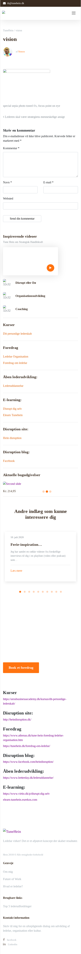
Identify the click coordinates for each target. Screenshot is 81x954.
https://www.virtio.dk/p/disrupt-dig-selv (26, 793)
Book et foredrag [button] (21, 667)
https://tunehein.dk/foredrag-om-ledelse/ (26, 746)
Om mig (8, 871)
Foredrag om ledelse (15, 362)
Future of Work (12, 879)
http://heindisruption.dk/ (17, 719)
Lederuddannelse (13, 385)
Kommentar (11, 148)
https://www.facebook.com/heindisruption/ (28, 761)
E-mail (48, 182)
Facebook (9, 460)
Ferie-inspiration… (26, 544)
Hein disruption (12, 438)
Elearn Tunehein (13, 415)
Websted (8, 198)
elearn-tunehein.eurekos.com (20, 799)
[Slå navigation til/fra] (73, 13)
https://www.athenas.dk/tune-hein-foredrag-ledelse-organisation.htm (33, 738)
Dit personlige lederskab (17, 333)
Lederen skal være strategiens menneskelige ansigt (34, 116)
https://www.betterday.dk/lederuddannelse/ (28, 777)
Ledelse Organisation (15, 356)
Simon (21, 51)
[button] (20, 592)
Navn (7, 182)
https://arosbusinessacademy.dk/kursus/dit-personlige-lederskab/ (34, 701)
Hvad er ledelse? (13, 886)
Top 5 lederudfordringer (17, 906)
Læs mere (16, 570)
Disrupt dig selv (12, 408)
